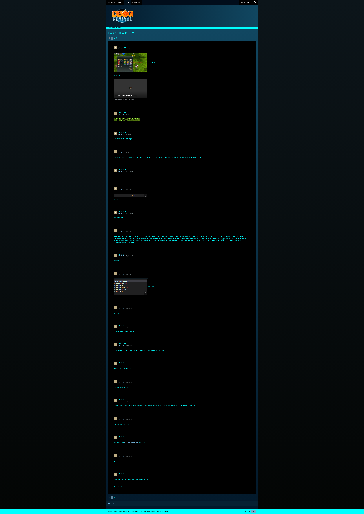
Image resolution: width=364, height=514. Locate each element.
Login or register (245, 2)
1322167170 (121, 49)
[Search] (255, 2)
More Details (246, 511)
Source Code (122, 47)
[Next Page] (117, 38)
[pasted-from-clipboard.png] (131, 196)
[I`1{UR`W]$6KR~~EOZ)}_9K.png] (131, 62)
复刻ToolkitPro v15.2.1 (131, 443)
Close (253, 511)
